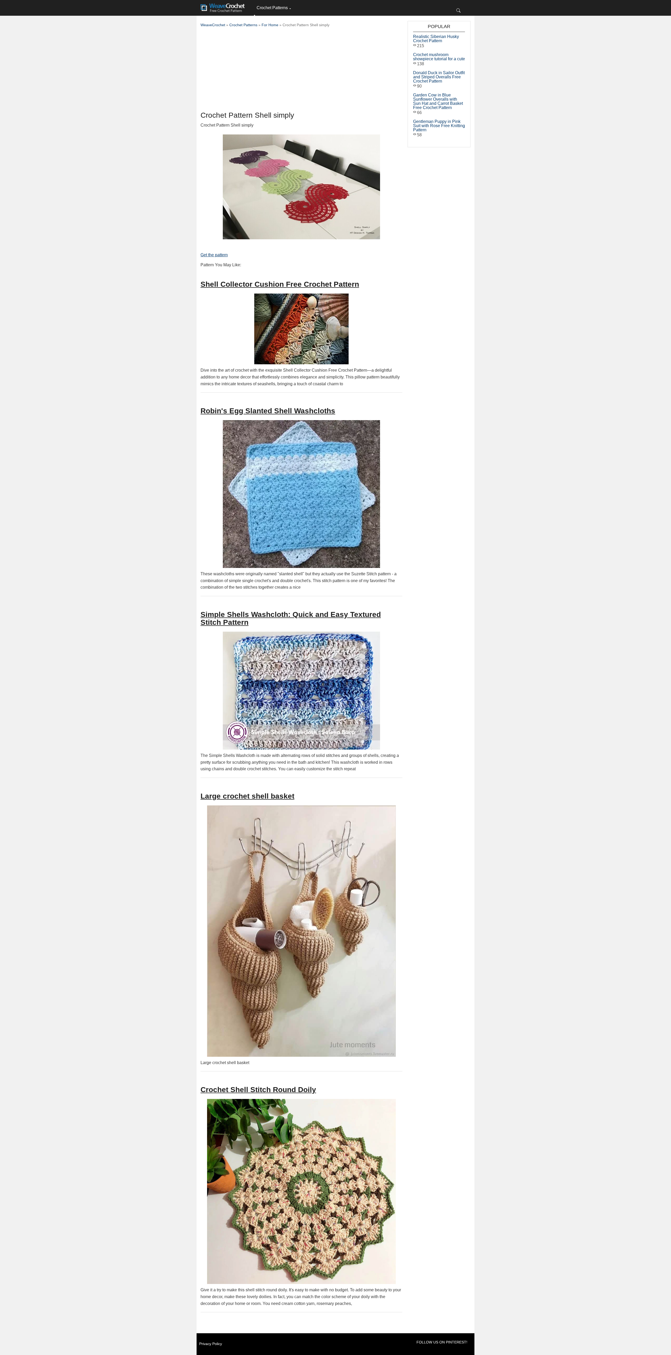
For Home (270, 25)
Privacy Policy (210, 1344)
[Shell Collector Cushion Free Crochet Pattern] (301, 329)
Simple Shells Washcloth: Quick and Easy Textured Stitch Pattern (291, 618)
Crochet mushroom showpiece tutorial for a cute (439, 56)
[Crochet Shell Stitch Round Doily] (301, 1191)
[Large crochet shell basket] (301, 931)
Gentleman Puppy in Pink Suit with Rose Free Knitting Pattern (439, 125)
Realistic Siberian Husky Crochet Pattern (436, 38)
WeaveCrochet (213, 25)
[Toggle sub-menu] (254, 15)
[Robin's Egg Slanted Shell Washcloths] (301, 494)
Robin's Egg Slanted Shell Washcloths (268, 411)
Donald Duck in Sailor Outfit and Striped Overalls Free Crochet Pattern (439, 77)
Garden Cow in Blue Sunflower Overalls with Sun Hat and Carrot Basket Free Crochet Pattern (438, 101)
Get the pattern (214, 255)
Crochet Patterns (272, 8)
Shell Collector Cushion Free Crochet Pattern (280, 284)
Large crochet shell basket (247, 796)
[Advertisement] (301, 70)
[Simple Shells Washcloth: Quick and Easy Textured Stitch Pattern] (301, 690)
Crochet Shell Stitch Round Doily (258, 1090)
